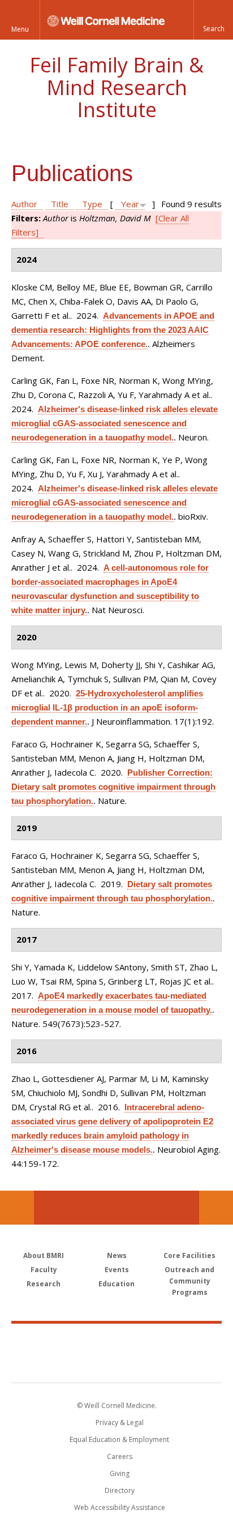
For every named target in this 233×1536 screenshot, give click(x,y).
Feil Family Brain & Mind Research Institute (116, 87)
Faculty (44, 1269)
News (117, 1255)
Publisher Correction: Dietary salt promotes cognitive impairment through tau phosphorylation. (113, 787)
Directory (120, 1490)
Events (117, 1269)
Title (59, 203)
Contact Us (216, 1208)
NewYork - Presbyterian (117, 1364)
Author (24, 203)
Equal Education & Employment (119, 1439)
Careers (119, 1456)
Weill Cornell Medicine (116, 1340)
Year (130, 203)
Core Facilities (189, 1255)
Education (116, 1284)
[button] (213, 20)
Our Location (17, 1208)
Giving (120, 1473)
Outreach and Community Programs (189, 1281)
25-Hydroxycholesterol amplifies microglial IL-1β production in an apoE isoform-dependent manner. (107, 707)
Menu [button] (20, 29)
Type (92, 203)
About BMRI (43, 1255)
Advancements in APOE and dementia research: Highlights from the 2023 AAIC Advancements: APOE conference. (112, 330)
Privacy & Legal (120, 1422)
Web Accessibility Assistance (119, 1507)
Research (44, 1284)
